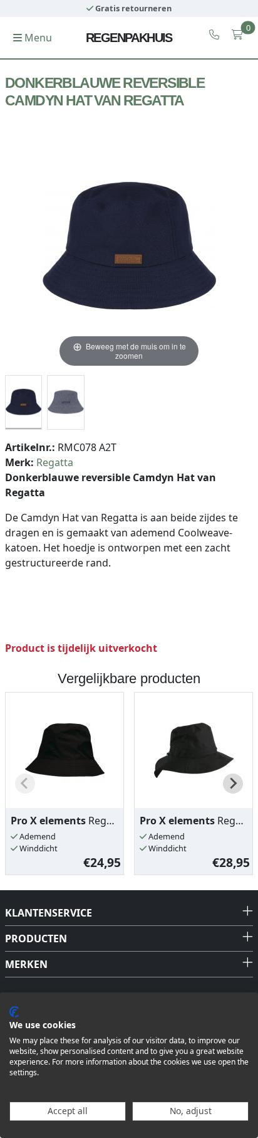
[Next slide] (233, 784)
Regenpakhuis (129, 38)
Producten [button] (36, 938)
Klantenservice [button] (48, 913)
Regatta (54, 462)
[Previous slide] (25, 784)
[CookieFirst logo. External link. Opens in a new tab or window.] (14, 1012)
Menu (37, 38)
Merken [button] (26, 964)
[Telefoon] (214, 34)
